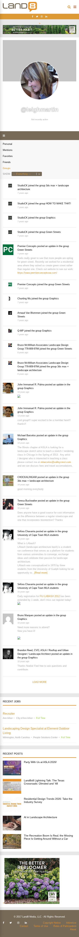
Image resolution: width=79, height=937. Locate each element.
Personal (7, 144)
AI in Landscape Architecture (40, 817)
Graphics (50, 217)
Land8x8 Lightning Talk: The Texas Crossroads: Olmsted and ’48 (44, 782)
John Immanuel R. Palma (30, 384)
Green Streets (53, 232)
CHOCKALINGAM (27, 477)
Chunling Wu (24, 298)
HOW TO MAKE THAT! (58, 203)
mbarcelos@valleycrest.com (56, 462)
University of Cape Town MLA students (38, 535)
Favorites (8, 156)
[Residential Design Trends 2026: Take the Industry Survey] (12, 811)
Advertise (71, 922)
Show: (7, 174)
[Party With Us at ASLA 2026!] (12, 774)
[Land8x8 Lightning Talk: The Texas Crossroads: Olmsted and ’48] (12, 792)
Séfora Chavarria (26, 531)
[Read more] (40, 572)
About (73, 929)
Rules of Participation (64, 926)
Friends (7, 162)
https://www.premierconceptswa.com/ (37, 272)
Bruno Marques (25, 615)
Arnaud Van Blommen (29, 312)
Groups (6, 168)
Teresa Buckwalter (27, 500)
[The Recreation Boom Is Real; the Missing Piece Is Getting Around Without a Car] (12, 847)
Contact (24, 926)
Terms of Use (41, 926)
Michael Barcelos (26, 435)
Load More (39, 682)
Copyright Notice (52, 922)
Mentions (7, 150)
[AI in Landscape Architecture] (12, 829)
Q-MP (20, 330)
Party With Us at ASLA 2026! (40, 762)
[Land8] (20, 11)
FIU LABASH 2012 (50, 596)
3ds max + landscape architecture (35, 480)
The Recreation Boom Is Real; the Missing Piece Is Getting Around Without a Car (48, 837)
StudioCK (22, 185)
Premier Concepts (27, 246)
